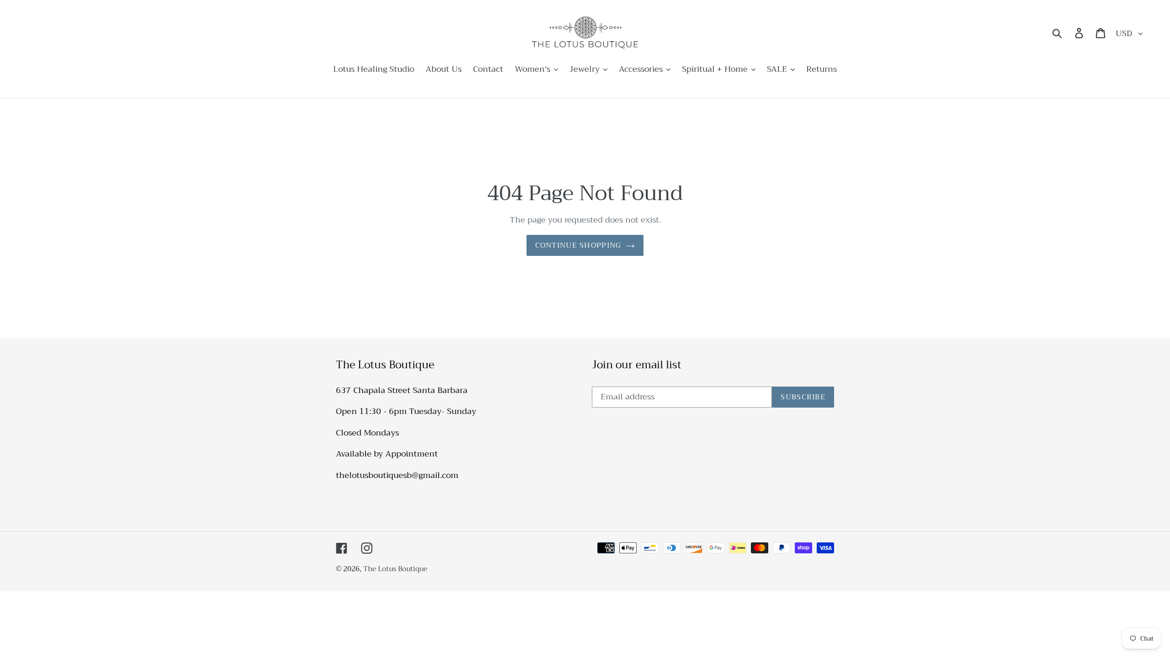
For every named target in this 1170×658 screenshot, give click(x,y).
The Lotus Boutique (395, 569)
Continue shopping (578, 245)
